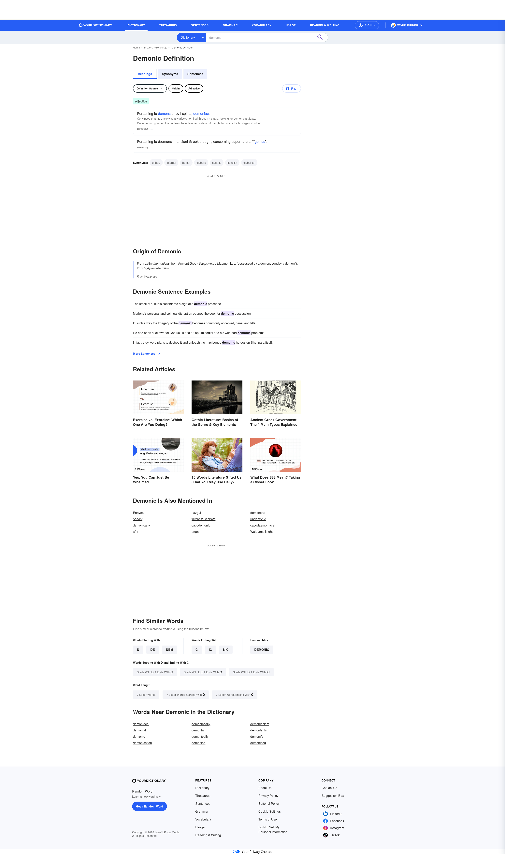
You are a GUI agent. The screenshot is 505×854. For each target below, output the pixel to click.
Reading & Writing (208, 835)
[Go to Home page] (95, 25)
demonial (139, 730)
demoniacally (201, 724)
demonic (261, 649)
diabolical (249, 163)
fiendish (232, 163)
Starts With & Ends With (155, 672)
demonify (256, 736)
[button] (367, 25)
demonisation (142, 743)
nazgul (196, 512)
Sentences (195, 74)
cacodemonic (201, 525)
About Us (264, 787)
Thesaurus (202, 795)
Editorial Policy (269, 803)
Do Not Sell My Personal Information (272, 829)
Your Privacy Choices (257, 851)
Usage (200, 827)
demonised (258, 743)
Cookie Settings (269, 811)
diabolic (201, 163)
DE (152, 649)
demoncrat (257, 512)
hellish (186, 163)
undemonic (258, 519)
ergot (195, 531)
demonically (141, 525)
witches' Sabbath (203, 519)
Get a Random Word (149, 806)
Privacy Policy (268, 795)
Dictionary (188, 37)
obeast (137, 519)
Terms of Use (267, 819)
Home (136, 47)
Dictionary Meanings (155, 47)
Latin (148, 263)
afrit (135, 531)
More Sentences (144, 353)
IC (210, 649)
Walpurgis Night (261, 531)
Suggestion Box (333, 795)
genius (260, 141)
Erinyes (138, 512)
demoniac (201, 113)
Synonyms (170, 74)
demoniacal (141, 724)
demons (164, 113)
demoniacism (259, 724)
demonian (199, 730)
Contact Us (329, 787)
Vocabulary (203, 819)
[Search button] (322, 37)
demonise (198, 743)
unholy (156, 163)
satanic (216, 163)
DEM (169, 649)
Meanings (144, 74)
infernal (171, 163)
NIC (226, 649)
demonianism (259, 730)
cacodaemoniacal (262, 525)
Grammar (201, 811)
